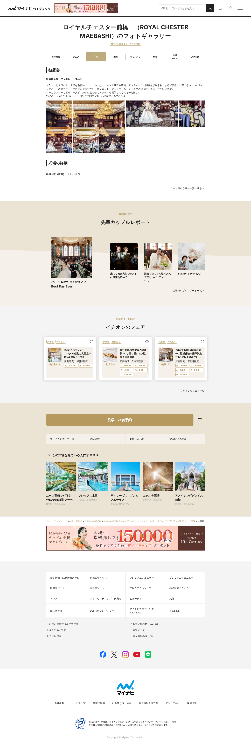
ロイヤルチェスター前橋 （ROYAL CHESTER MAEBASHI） (160, 521)
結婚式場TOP (75, 521)
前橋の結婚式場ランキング (116, 521)
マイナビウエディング (56, 521)
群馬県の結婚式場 (93, 521)
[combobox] (182, 8)
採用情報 (192, 703)
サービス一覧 (78, 703)
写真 (193, 521)
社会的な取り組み (121, 703)
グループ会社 (172, 703)
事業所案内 (99, 703)
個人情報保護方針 (148, 703)
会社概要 (59, 703)
